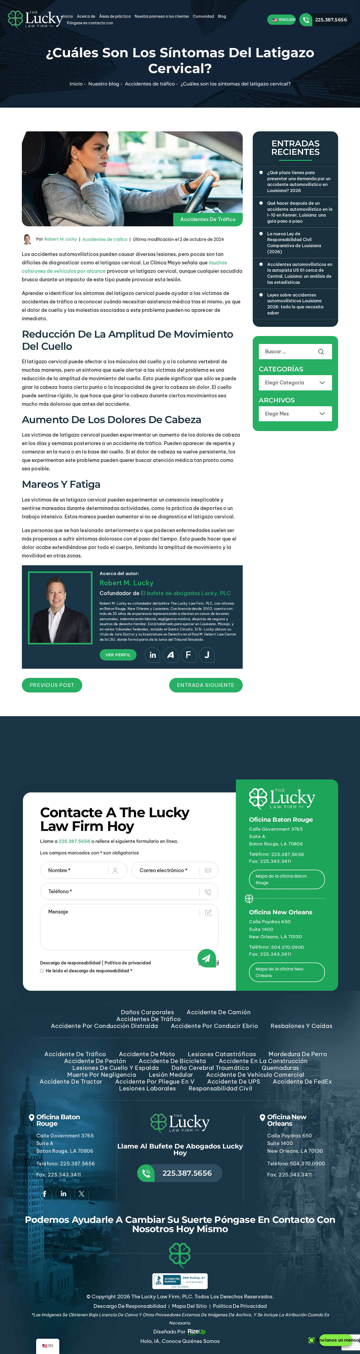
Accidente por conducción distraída (104, 1026)
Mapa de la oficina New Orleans (279, 972)
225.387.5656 (331, 20)
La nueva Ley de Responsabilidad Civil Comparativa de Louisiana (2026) (294, 242)
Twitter (81, 1193)
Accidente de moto (147, 1054)
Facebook (44, 1193)
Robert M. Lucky (60, 239)
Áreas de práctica (115, 16)
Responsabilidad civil (220, 1088)
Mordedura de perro (298, 1054)
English (286, 19)
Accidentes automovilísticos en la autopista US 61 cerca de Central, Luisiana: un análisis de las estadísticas (299, 273)
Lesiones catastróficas (222, 1054)
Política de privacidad (128, 962)
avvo (170, 655)
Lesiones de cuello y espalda (115, 1067)
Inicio (68, 16)
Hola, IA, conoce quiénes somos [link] (180, 1341)
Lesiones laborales (147, 1088)
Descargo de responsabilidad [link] (130, 1306)
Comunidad (203, 16)
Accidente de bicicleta (172, 1061)
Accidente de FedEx (302, 1081)
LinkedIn (152, 655)
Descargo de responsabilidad (70, 962)
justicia (207, 655)
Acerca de (86, 16)
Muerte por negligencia (101, 1074)
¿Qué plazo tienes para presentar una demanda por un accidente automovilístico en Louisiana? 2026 (298, 181)
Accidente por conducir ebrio (214, 1026)
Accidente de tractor (71, 1081)
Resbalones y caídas (301, 1026)
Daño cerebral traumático (210, 1067)
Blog (222, 16)
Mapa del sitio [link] (189, 1306)
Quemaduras (280, 1067)
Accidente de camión (219, 1012)
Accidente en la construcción (263, 1061)
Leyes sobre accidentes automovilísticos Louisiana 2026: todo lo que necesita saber (295, 303)
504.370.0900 (287, 947)
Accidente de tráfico (75, 1054)
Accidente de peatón (95, 1061)
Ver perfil (118, 654)
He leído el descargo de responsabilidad (89, 971)
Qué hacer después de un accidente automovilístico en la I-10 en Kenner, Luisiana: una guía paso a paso (299, 212)
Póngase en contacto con (90, 23)
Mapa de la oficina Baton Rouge (281, 879)
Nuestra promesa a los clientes (162, 16)
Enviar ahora (208, 963)
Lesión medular (171, 1074)
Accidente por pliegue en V (155, 1081)
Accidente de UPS (233, 1081)
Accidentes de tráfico (208, 219)
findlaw (188, 655)
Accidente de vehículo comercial (255, 1074)
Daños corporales (147, 1012)
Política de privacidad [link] (240, 1306)
